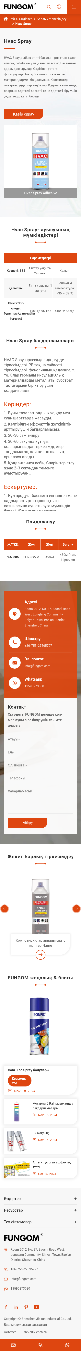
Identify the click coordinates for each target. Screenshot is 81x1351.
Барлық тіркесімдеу (51, 19)
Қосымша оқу (19, 1080)
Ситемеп (10, 1332)
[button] (4, 908)
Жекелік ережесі (35, 1332)
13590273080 (34, 686)
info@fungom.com (37, 666)
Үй (13, 19)
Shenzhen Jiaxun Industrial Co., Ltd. (47, 1319)
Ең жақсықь (42, 1133)
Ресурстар (13, 1210)
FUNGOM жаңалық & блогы (40, 978)
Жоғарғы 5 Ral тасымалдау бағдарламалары (53, 1106)
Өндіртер (25, 19)
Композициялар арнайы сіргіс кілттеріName (40, 943)
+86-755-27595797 (38, 646)
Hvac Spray (23, 24)
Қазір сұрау (23, 114)
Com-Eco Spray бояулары (29, 1070)
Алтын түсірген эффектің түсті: (52, 1164)
